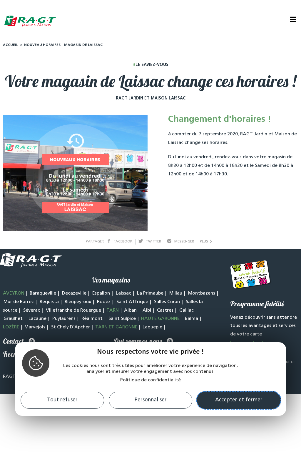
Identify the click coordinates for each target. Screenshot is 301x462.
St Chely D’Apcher (70, 327)
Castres (165, 310)
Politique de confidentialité (150, 380)
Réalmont (92, 318)
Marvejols (34, 327)
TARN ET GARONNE (116, 327)
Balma (191, 318)
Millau (175, 293)
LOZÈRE (11, 327)
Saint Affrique (132, 302)
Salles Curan (167, 302)
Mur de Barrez (19, 302)
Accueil (10, 45)
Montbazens (201, 293)
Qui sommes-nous (138, 341)
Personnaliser (151, 400)
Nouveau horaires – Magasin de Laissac (63, 45)
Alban (130, 310)
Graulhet (13, 318)
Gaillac (186, 310)
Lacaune (37, 318)
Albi (147, 310)
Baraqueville (43, 293)
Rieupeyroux (78, 302)
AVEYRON (13, 293)
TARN (112, 310)
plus (205, 241)
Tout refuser (62, 400)
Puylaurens (64, 318)
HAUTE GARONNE (160, 318)
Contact (13, 341)
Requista (49, 302)
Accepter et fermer (238, 400)
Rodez (104, 302)
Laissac (123, 293)
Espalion (101, 293)
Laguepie (152, 327)
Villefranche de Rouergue (73, 310)
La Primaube (150, 293)
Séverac (31, 310)
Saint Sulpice (122, 318)
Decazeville (74, 293)
